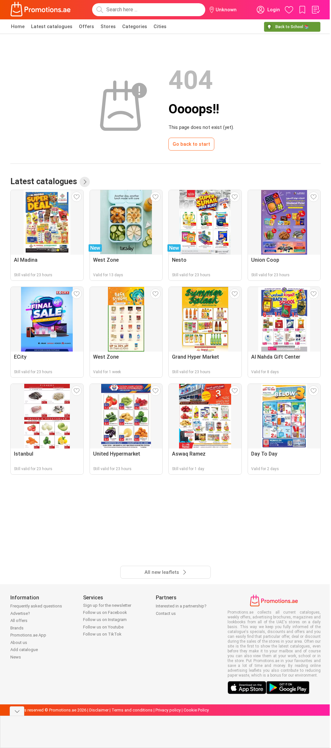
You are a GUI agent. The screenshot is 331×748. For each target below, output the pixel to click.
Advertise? (20, 613)
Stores (108, 26)
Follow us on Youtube (103, 627)
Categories (134, 26)
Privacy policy (168, 710)
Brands (17, 628)
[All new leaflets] (85, 182)
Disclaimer (99, 710)
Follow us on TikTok (102, 634)
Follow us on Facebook (105, 612)
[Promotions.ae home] (40, 10)
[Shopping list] (315, 10)
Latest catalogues (51, 26)
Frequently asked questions (36, 606)
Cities (160, 26)
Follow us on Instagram (105, 619)
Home (18, 26)
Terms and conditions (132, 710)
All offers (18, 620)
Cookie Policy (196, 710)
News (15, 657)
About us (18, 642)
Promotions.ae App (28, 635)
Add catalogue (24, 649)
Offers (86, 26)
